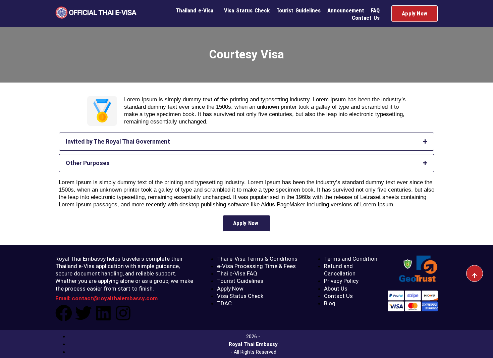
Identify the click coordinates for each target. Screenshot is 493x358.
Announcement (345, 10)
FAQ (375, 10)
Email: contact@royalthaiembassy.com (106, 298)
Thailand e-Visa (194, 10)
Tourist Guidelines (298, 10)
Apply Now (414, 13)
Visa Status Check (247, 10)
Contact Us (366, 17)
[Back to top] (474, 273)
